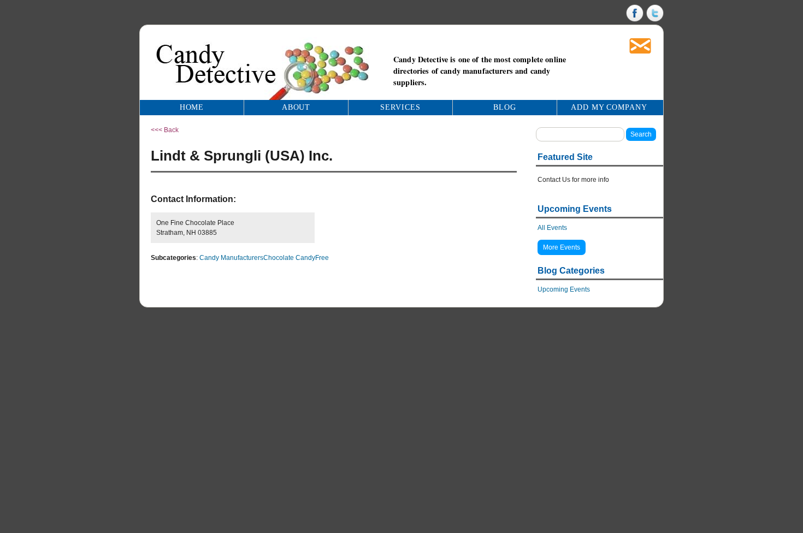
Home (192, 107)
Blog (504, 107)
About (296, 107)
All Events (552, 228)
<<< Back (165, 130)
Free (322, 258)
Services (400, 107)
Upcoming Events (564, 289)
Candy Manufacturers (231, 258)
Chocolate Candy (289, 258)
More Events (561, 247)
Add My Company (609, 107)
